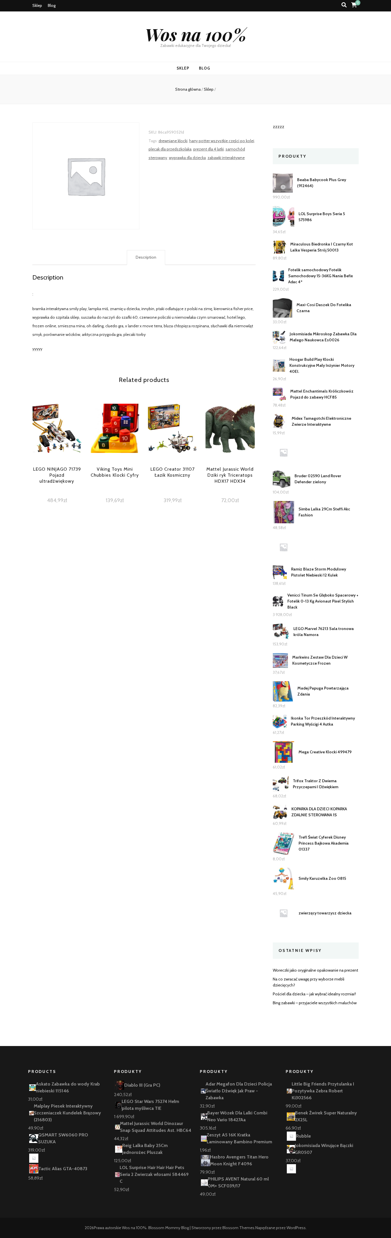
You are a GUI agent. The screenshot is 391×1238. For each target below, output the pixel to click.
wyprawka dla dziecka (187, 157)
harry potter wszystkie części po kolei (221, 140)
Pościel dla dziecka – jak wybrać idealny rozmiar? (314, 994)
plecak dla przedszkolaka (170, 149)
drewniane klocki (173, 140)
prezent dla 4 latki (208, 149)
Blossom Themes (238, 1227)
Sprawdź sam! (57, 439)
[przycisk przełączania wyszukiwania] (344, 5)
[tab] (146, 257)
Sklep (37, 5)
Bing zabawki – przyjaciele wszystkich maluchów (315, 1002)
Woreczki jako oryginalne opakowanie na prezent (315, 970)
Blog (52, 5)
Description (146, 257)
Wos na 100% (195, 34)
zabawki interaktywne (226, 157)
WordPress (296, 1227)
